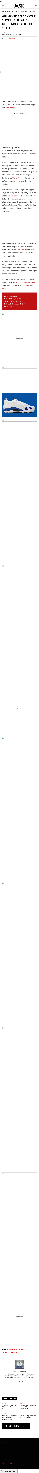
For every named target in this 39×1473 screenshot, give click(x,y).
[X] (22, 1380)
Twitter (26, 285)
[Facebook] (17, 1380)
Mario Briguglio (10, 38)
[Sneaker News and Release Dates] (19, 6)
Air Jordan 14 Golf (21, 1349)
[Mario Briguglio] (19, 1364)
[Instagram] (19, 1380)
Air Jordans (10, 11)
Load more (14, 1426)
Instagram (5, 288)
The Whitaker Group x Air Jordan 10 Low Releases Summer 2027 (28, 1406)
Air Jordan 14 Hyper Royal (10, 1352)
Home (4, 11)
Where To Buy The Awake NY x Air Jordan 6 (28, 1416)
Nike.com (11, 107)
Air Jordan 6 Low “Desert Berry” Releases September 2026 (9, 1417)
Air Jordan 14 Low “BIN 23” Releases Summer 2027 (9, 1406)
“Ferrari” (15, 178)
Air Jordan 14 (11, 1349)
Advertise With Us (7, 1464)
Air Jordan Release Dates (25, 282)
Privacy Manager (9, 1471)
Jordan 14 (15, 195)
